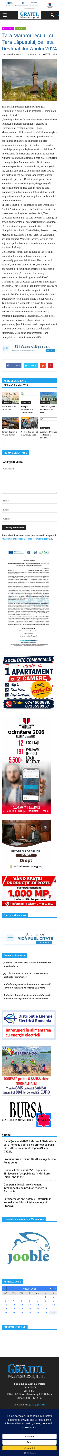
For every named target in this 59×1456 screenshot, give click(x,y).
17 (5, 1308)
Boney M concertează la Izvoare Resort (27, 410)
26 (21, 1312)
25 (13, 1312)
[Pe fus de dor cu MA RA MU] (10, 398)
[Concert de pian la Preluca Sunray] (10, 423)
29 (45, 1312)
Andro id (8, 984)
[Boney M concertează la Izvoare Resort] (29, 398)
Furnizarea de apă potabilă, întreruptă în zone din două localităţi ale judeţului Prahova (27, 1202)
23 (53, 1308)
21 (37, 1308)
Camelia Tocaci (14, 54)
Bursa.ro (6, 1135)
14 (37, 1304)
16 (53, 1304)
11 (13, 1304)
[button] (53, 15)
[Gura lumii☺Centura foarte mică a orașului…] (48, 423)
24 (5, 1312)
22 (45, 1308)
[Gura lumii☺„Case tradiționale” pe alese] (48, 398)
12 (21, 1304)
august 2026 (29, 1288)
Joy (5, 973)
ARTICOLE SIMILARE (15, 381)
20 (29, 1308)
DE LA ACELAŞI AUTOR (16, 385)
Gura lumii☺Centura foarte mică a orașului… (48, 435)
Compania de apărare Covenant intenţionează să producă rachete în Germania (25, 1188)
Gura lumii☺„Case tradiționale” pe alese (47, 410)
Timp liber (20, 28)
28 (37, 1312)
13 (29, 1304)
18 (13, 1308)
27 (29, 1312)
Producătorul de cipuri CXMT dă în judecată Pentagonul (30, 1161)
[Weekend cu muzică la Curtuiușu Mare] (29, 423)
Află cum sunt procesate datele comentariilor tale (27, 538)
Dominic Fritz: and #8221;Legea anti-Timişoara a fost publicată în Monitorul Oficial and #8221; (27, 1174)
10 (5, 1304)
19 (21, 1308)
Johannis (8, 962)
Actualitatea (8, 28)
